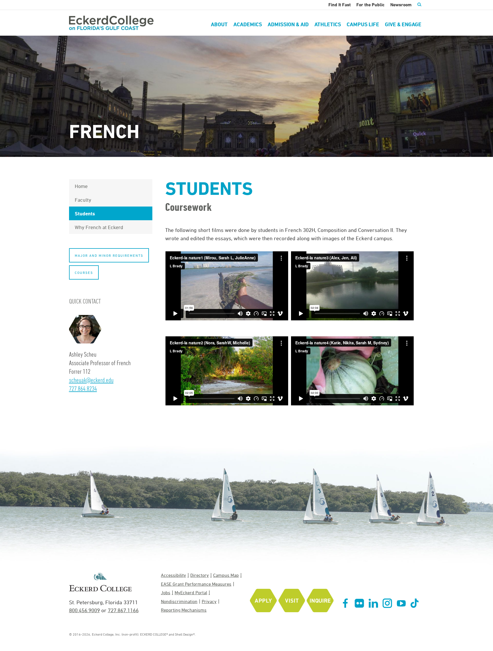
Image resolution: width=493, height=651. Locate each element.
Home (81, 186)
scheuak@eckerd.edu (91, 380)
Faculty (83, 200)
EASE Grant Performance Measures (196, 584)
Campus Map (226, 575)
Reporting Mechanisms (184, 609)
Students (85, 213)
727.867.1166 (123, 610)
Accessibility (173, 575)
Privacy (209, 601)
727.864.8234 (83, 388)
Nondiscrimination (179, 601)
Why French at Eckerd (99, 227)
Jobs (165, 592)
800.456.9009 (84, 610)
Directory (199, 575)
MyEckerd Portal (191, 592)
